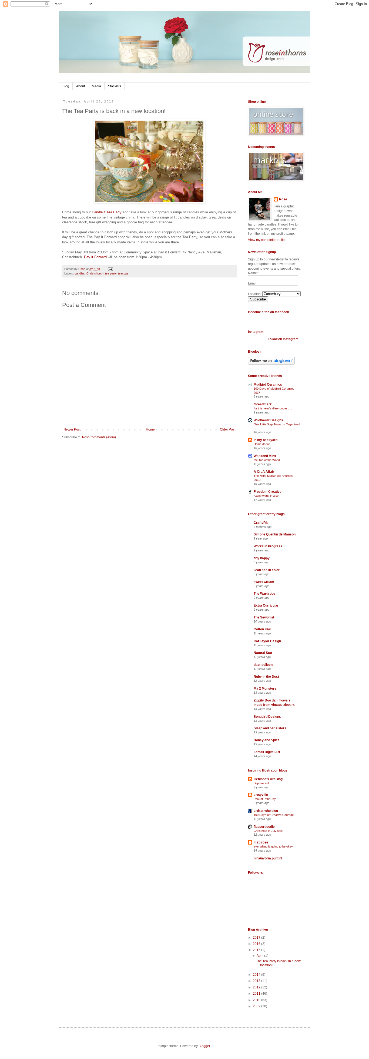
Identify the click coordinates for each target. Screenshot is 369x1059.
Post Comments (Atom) (99, 437)
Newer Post (71, 429)
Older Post (227, 429)
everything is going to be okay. (273, 846)
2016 (257, 944)
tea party (110, 273)
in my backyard (265, 440)
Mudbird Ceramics (268, 384)
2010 (257, 1000)
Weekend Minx (265, 456)
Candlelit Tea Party (107, 212)
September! (261, 783)
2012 (257, 987)
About (80, 86)
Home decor (262, 444)
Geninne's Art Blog (268, 779)
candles (80, 273)
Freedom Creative (267, 492)
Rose (283, 199)
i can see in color (267, 570)
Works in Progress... (269, 546)
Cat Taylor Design (267, 641)
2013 (257, 981)
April (260, 956)
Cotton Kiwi (262, 629)
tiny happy (262, 558)
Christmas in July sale (268, 830)
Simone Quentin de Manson (275, 534)
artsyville (261, 795)
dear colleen (263, 665)
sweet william (264, 582)
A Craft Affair (264, 472)
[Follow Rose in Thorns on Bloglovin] (271, 363)
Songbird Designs (267, 717)
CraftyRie (261, 523)
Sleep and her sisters (270, 728)
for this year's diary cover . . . (273, 408)
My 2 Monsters (265, 688)
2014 (257, 975)
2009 (257, 1006)
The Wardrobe (264, 593)
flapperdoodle (264, 827)
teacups (123, 273)
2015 (257, 950)
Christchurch (94, 273)
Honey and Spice (267, 740)
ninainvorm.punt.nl (268, 858)
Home (150, 429)
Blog (65, 86)
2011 (257, 993)
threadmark (263, 404)
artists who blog (266, 811)
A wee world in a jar (266, 495)
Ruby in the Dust (266, 677)
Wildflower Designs (268, 420)
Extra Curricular (266, 605)
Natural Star (263, 653)
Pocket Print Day (265, 798)
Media (96, 86)
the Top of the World (267, 460)
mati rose (261, 842)
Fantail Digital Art (267, 752)
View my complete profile (266, 240)
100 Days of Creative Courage (274, 814)
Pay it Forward (95, 257)
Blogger (204, 1046)
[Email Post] (110, 268)
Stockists (114, 86)
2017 (257, 937)
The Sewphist (264, 617)
